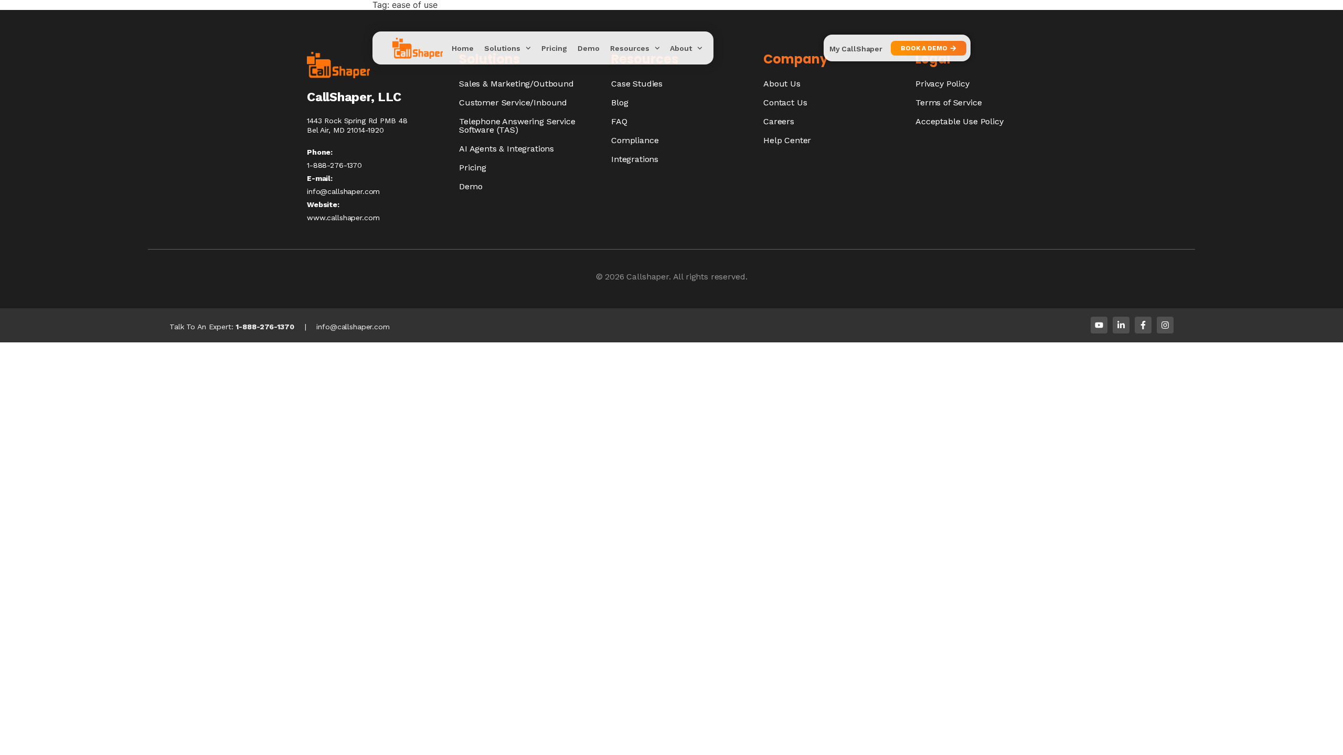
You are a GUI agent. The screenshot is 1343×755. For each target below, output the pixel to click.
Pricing (554, 48)
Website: (323, 204)
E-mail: (320, 178)
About (681, 48)
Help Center (787, 140)
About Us (782, 84)
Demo (589, 48)
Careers (778, 121)
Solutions (502, 48)
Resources (629, 48)
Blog (619, 102)
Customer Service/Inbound (513, 102)
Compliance (634, 140)
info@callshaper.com (343, 191)
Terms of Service (948, 102)
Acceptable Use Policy (959, 121)
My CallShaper (855, 49)
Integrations (634, 159)
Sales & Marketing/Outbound (516, 84)
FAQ (619, 121)
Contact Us (785, 102)
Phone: (320, 152)
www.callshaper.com (343, 217)
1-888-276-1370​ (334, 165)
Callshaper (647, 277)
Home (463, 48)
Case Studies (637, 84)
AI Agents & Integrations (506, 149)
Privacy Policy (942, 84)
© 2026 (611, 277)
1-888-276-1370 (265, 326)
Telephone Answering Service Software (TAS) (517, 125)
